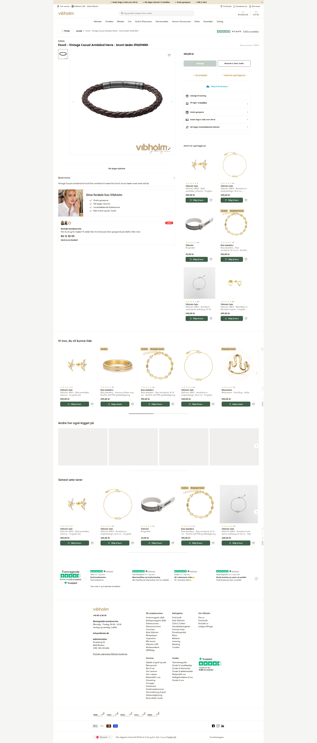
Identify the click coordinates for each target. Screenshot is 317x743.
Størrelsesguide (179, 662)
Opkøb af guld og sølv (156, 662)
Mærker (120, 21)
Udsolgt (200, 63)
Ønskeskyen (151, 635)
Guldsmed (151, 686)
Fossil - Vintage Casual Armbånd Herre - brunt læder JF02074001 (111, 30)
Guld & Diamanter (143, 21)
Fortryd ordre (178, 629)
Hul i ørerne (65, 6)
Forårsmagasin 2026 (155, 617)
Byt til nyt (150, 668)
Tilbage (67, 30)
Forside (79, 30)
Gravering (150, 680)
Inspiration (151, 638)
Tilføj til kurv (198, 200)
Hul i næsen (151, 674)
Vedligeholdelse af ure (182, 677)
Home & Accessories (181, 21)
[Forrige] (73, 102)
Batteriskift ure (179, 674)
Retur (174, 635)
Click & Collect (178, 623)
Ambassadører (152, 647)
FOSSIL (61, 41)
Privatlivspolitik (179, 632)
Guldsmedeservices (155, 689)
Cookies (176, 647)
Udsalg (220, 21)
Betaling (176, 644)
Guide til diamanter (181, 668)
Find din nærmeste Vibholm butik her (110, 654)
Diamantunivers (153, 626)
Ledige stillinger (205, 626)
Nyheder (98, 21)
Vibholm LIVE (80, 6)
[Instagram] (218, 726)
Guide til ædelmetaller (182, 671)
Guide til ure (178, 680)
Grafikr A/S (171, 737)
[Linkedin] (222, 726)
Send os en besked (69, 239)
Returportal (151, 665)
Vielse (197, 21)
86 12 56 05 (67, 236)
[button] (217, 104)
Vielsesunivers (152, 623)
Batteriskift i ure (153, 677)
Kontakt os (203, 623)
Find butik (227, 6)
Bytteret (176, 638)
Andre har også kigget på (234, 75)
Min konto (256, 6)
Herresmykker (162, 21)
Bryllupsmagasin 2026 (156, 620)
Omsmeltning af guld (156, 692)
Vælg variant (116, 404)
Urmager (150, 683)
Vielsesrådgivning (154, 695)
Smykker (109, 21)
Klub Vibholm (92, 6)
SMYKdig (150, 650)
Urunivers (150, 629)
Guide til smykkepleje (182, 665)
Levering (176, 641)
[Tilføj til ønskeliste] (169, 55)
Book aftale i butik (154, 698)
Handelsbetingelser (181, 626)
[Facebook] (213, 726)
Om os (201, 617)
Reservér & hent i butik (234, 63)
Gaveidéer (208, 21)
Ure (129, 21)
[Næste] (171, 102)
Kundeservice (241, 6)
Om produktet (201, 75)
